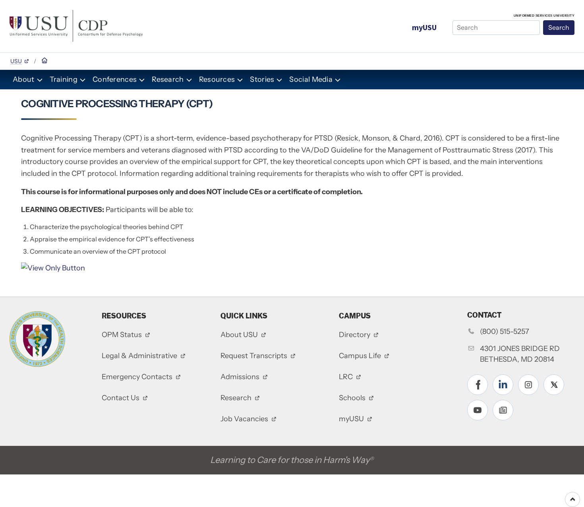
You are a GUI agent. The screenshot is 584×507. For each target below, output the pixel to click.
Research (168, 79)
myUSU (424, 27)
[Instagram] (528, 384)
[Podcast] (503, 410)
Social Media (311, 79)
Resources (217, 79)
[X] (553, 384)
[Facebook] (477, 384)
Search (558, 27)
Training (63, 79)
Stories (262, 79)
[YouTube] (477, 410)
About (24, 79)
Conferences (115, 79)
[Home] (76, 25)
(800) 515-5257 (504, 331)
